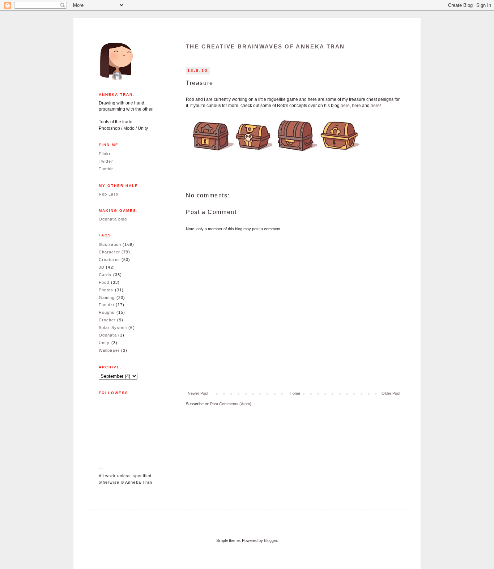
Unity (104, 343)
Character (109, 252)
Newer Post (198, 393)
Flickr (105, 153)
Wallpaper (109, 350)
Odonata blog (113, 219)
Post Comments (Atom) (230, 404)
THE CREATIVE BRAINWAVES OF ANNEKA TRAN (265, 46)
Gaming (107, 297)
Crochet (107, 320)
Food (104, 282)
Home (295, 393)
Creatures (109, 259)
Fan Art (106, 305)
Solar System (113, 327)
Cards (105, 275)
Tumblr (106, 169)
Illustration (110, 244)
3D (102, 267)
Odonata (108, 335)
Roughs (107, 312)
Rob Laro (108, 194)
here (345, 105)
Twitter (106, 161)
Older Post (391, 393)
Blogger (270, 540)
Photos (106, 290)
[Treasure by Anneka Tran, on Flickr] (276, 155)
